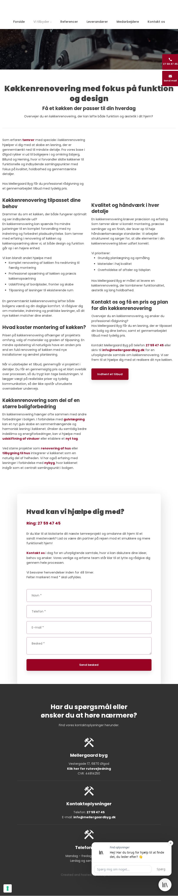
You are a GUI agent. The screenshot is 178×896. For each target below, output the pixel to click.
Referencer (69, 21)
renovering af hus (56, 448)
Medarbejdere (128, 21)
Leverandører (97, 21)
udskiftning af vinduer (21, 438)
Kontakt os (156, 21)
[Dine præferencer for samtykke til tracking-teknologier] (7, 888)
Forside (19, 21)
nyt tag (72, 438)
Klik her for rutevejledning (89, 768)
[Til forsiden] (89, 8)
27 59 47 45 (155, 345)
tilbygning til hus (16, 453)
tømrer (28, 140)
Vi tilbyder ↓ (42, 21)
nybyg (49, 463)
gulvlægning (74, 419)
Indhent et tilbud (110, 374)
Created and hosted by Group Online (89, 875)
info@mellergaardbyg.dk (123, 350)
